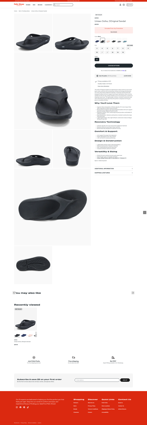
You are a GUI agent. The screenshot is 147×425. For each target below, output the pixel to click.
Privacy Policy (24, 422)
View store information (103, 86)
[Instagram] (17, 407)
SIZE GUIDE (130, 45)
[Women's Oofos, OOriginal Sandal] (108, 40)
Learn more (127, 76)
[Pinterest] (24, 407)
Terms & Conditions (32, 422)
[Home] (19, 5)
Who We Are (16, 422)
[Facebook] (20, 407)
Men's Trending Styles (24, 11)
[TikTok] (28, 407)
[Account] (123, 4)
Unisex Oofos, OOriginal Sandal (39, 11)
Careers (39, 422)
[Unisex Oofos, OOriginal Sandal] (97, 40)
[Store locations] (120, 4)
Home (15, 11)
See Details (114, 32)
